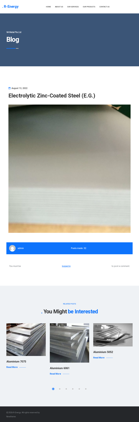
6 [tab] (85, 389)
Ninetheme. (11, 416)
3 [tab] (66, 389)
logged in (66, 266)
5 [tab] (79, 389)
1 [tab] (53, 389)
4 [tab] (72, 389)
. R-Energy (10, 6)
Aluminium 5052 (103, 352)
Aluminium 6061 (60, 368)
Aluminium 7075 (16, 362)
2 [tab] (59, 389)
